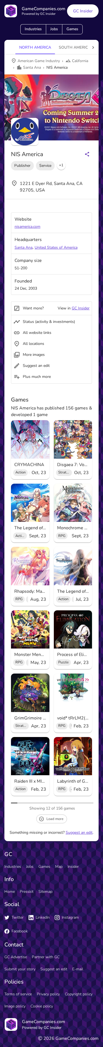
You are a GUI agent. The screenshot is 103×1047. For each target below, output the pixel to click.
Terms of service (18, 994)
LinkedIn (43, 917)
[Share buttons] (87, 154)
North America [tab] (35, 47)
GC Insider (83, 11)
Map (59, 866)
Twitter (18, 917)
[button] (61, 165)
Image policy (15, 1006)
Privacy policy (48, 994)
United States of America (56, 247)
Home (9, 891)
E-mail (77, 969)
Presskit (27, 891)
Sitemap (45, 891)
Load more (54, 818)
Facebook (20, 931)
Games (72, 29)
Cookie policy (41, 1006)
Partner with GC (46, 957)
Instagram (70, 917)
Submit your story (19, 969)
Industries (33, 29)
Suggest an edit (79, 832)
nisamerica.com (27, 226)
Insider (73, 866)
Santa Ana (23, 247)
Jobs (54, 29)
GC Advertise (15, 957)
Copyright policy (79, 994)
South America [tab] (75, 47)
